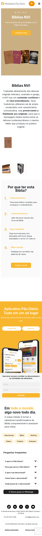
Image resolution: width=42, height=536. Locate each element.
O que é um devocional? (15, 473)
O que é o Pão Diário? (14, 461)
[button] (21, 32)
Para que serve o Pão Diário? (17, 467)
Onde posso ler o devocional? (17, 484)
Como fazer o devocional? (16, 478)
